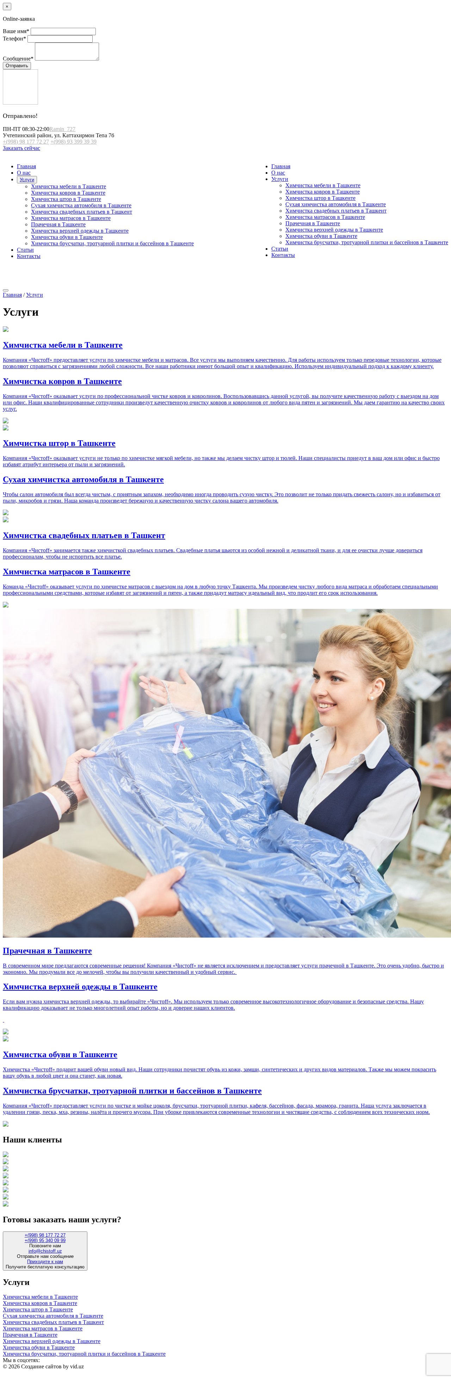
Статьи (279, 249)
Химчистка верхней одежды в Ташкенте (334, 230)
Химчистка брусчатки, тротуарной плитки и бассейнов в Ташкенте (366, 242)
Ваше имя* (16, 31)
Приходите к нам (45, 1261)
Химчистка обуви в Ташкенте (321, 236)
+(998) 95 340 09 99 (45, 1240)
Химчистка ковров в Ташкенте (322, 192)
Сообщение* (18, 59)
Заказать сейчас (21, 148)
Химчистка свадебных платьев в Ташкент (336, 211)
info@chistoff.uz (45, 1251)
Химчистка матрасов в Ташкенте (325, 217)
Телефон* (14, 39)
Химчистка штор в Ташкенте (320, 198)
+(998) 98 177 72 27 (26, 142)
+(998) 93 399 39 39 (73, 142)
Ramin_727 (62, 129)
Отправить (17, 65)
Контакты (283, 255)
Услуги (279, 179)
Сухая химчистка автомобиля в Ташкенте (335, 204)
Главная (280, 166)
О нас (278, 173)
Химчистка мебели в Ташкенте (322, 185)
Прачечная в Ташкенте (312, 223)
